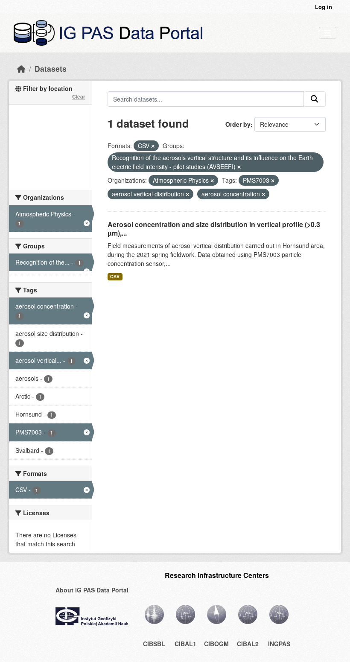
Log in (323, 7)
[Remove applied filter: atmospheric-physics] (212, 180)
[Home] (21, 68)
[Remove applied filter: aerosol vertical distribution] (187, 194)
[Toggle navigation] (327, 33)
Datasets (51, 68)
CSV (115, 276)
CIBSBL (154, 643)
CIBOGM (216, 643)
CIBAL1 (185, 643)
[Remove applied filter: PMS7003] (272, 180)
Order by (238, 124)
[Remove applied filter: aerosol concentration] (263, 194)
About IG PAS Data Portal (91, 590)
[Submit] (314, 99)
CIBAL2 (248, 643)
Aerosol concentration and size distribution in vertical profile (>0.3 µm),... (214, 228)
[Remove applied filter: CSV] (153, 146)
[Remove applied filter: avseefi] (239, 166)
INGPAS (279, 643)
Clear (78, 96)
